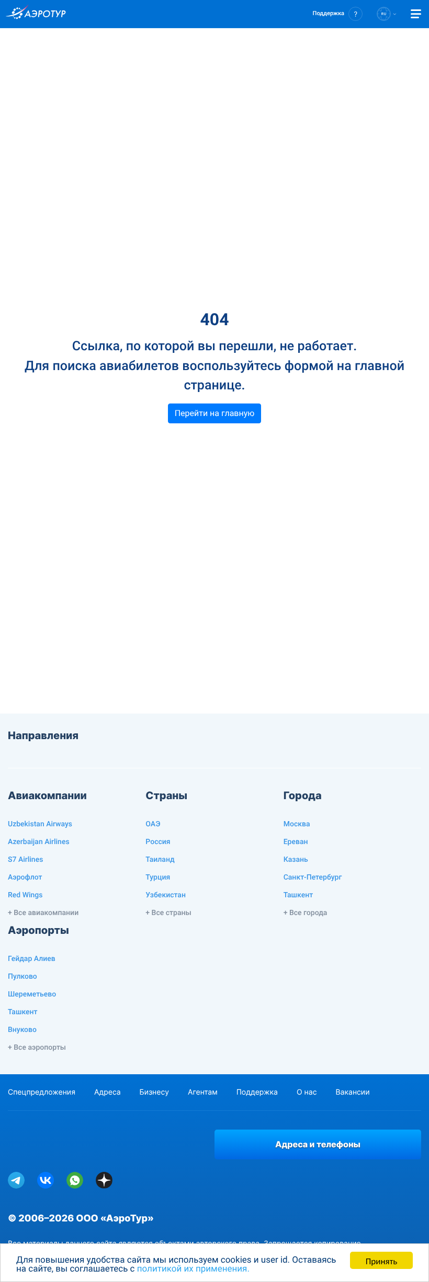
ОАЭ (152, 824)
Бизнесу (154, 1092)
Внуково (22, 1030)
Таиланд (159, 860)
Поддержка (257, 1092)
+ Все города (306, 913)
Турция (157, 877)
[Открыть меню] (416, 13)
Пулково (22, 976)
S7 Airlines (25, 860)
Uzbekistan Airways (40, 824)
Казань (296, 860)
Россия (157, 842)
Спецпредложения (41, 1092)
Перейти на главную (215, 413)
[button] (338, 14)
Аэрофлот (25, 877)
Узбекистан (165, 895)
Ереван (296, 842)
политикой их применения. (193, 1269)
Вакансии (352, 1092)
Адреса (107, 1092)
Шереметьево (32, 994)
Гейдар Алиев (31, 959)
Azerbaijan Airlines (39, 842)
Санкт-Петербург (313, 877)
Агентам (203, 1092)
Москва (297, 824)
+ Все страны (168, 913)
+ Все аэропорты (37, 1047)
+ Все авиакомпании (43, 913)
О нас (307, 1092)
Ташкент (298, 895)
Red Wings (25, 895)
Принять (381, 1260)
